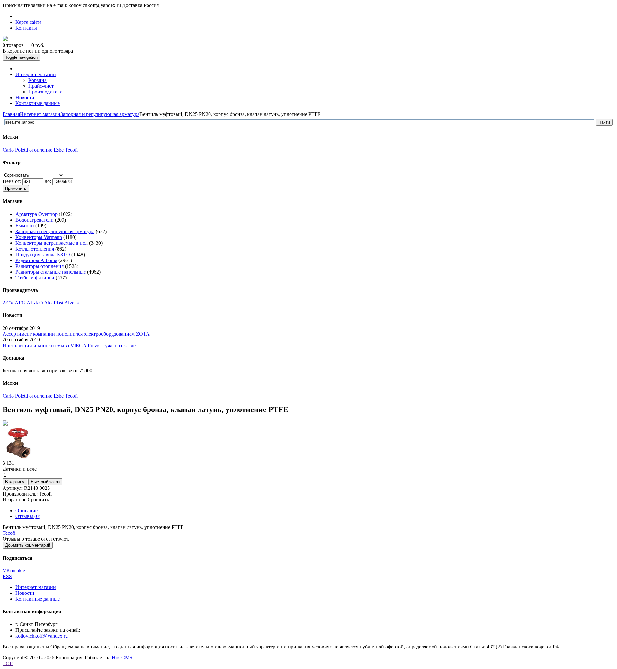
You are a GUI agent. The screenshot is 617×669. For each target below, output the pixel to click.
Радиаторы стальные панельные (50, 272)
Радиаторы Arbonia (36, 260)
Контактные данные (37, 599)
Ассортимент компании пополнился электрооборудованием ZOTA (76, 334)
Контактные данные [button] (37, 103)
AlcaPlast (53, 302)
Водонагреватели (34, 220)
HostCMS (122, 657)
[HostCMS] (5, 39)
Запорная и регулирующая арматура (99, 114)
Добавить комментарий (27, 545)
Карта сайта (28, 22)
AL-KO (35, 302)
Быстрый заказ (45, 482)
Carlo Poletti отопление (27, 150)
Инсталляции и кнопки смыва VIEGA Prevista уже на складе (69, 345)
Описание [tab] (26, 510)
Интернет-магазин (40, 114)
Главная (11, 114)
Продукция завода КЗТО (42, 254)
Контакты (26, 28)
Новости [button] (24, 97)
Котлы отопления (34, 248)
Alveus (71, 302)
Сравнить (38, 499)
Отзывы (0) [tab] (27, 516)
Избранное (14, 499)
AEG (20, 302)
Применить (15, 188)
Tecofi (71, 150)
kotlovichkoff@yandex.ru (41, 635)
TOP (8, 663)
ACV (8, 302)
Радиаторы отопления (39, 266)
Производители (45, 91)
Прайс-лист (41, 86)
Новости (24, 593)
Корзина (37, 80)
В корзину (14, 482)
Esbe (59, 150)
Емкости (24, 225)
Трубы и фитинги (35, 277)
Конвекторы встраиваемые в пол (51, 243)
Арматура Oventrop (36, 214)
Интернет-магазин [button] (35, 74)
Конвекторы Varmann (38, 237)
